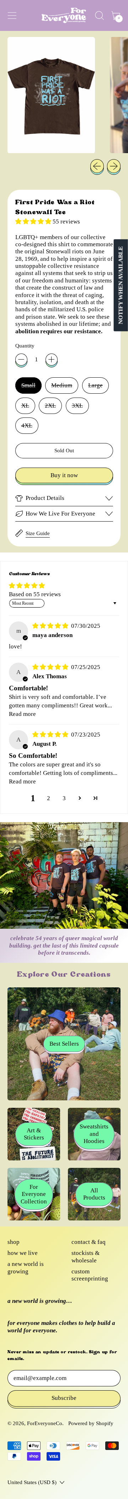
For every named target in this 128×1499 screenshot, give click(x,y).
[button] (99, 16)
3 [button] (64, 798)
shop (13, 1242)
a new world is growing (25, 1267)
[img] (51, 625)
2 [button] (48, 798)
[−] (21, 360)
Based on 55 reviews (35, 594)
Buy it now (64, 475)
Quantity (24, 346)
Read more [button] (22, 714)
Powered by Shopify (90, 1423)
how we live (22, 1253)
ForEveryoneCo (44, 1423)
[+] (52, 360)
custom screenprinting (89, 1275)
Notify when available (120, 285)
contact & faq (88, 1242)
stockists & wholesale (85, 1256)
